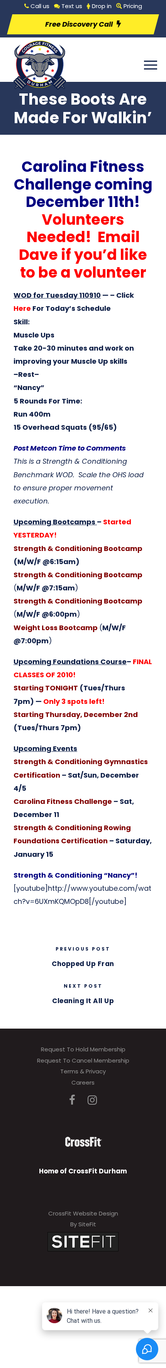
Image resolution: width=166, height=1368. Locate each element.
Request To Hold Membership (83, 1049)
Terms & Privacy (83, 1071)
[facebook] (72, 1100)
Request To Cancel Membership (83, 1060)
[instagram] (92, 1100)
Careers (83, 1082)
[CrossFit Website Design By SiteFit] (83, 1241)
